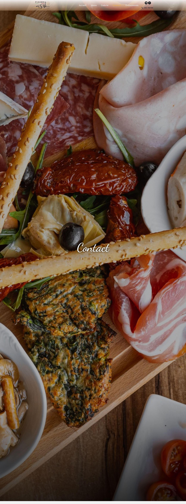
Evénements (132, 5)
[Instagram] (149, 3)
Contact (117, 5)
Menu (94, 5)
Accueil (82, 5)
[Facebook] (146, 3)
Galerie (104, 5)
